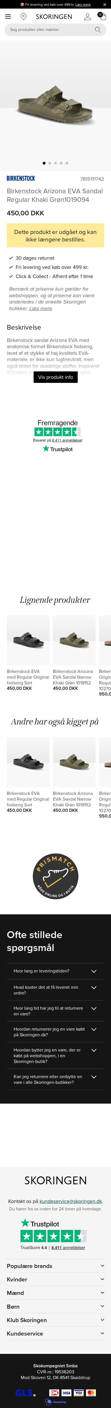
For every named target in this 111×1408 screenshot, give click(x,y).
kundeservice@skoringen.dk (71, 1201)
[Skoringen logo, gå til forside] (54, 16)
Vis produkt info (55, 377)
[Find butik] (23, 16)
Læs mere (83, 4)
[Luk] (104, 4)
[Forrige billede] (11, 106)
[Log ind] (87, 16)
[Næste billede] (99, 106)
